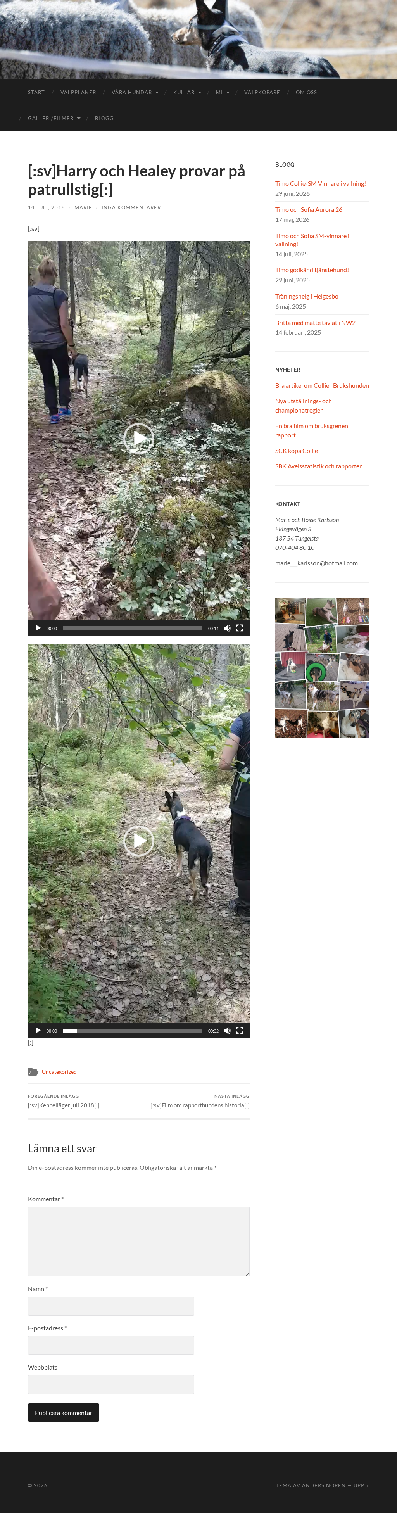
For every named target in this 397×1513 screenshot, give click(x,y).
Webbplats (42, 1367)
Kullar (184, 92)
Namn (38, 1288)
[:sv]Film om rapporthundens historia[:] (200, 1101)
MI (219, 92)
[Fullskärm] (239, 628)
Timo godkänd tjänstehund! (312, 269)
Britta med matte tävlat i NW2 (315, 322)
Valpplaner (78, 92)
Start (36, 92)
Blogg (104, 118)
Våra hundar (132, 92)
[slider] (132, 628)
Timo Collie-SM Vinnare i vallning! (320, 183)
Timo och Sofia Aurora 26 (308, 209)
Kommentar (46, 1198)
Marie (83, 207)
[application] (139, 438)
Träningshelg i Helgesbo (306, 296)
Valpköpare (262, 92)
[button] (138, 438)
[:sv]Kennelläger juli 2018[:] (64, 1101)
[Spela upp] (38, 628)
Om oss (306, 92)
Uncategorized (59, 1072)
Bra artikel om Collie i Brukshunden (322, 385)
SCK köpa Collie (296, 450)
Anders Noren (324, 1485)
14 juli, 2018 (46, 207)
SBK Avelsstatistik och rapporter (318, 466)
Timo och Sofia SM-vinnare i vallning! (312, 239)
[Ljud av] (227, 628)
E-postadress (47, 1328)
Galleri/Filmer (51, 118)
